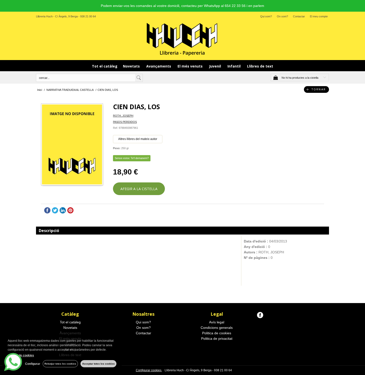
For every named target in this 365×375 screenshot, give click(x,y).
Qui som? (266, 16)
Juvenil (215, 66)
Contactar (299, 16)
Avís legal (216, 322)
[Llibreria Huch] (182, 39)
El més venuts (191, 66)
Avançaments (159, 66)
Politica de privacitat (216, 339)
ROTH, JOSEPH (123, 115)
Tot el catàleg (104, 66)
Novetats (132, 66)
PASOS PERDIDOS (125, 121)
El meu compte (319, 16)
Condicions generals (217, 328)
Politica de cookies (216, 333)
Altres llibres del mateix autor (137, 139)
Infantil (234, 66)
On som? (282, 16)
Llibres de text (260, 66)
